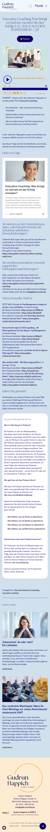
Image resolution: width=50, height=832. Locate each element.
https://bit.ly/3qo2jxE (30, 339)
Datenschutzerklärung (31, 826)
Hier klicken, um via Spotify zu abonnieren (25, 521)
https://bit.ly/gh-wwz (30, 371)
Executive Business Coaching (27, 590)
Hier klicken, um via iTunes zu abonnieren (25, 517)
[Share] (43, 826)
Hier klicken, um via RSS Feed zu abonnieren (26, 529)
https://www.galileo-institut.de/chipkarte (19, 385)
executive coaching (10, 593)
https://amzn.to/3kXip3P (31, 368)
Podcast (26, 39)
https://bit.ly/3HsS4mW (31, 313)
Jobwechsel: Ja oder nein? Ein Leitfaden (17, 643)
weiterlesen (7, 669)
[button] (4, 828)
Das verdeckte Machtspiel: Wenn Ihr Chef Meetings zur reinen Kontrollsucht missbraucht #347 (24, 709)
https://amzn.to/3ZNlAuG (32, 310)
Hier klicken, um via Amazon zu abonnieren (26, 525)
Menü (39, 6)
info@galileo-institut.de (36, 292)
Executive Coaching (28, 101)
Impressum (14, 826)
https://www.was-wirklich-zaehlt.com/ (25, 376)
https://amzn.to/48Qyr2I (31, 336)
